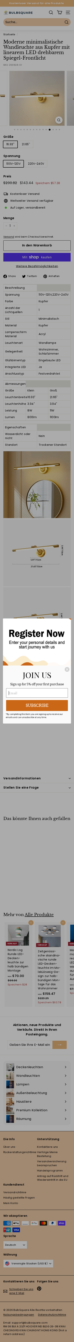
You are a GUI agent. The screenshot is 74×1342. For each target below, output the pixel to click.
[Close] (67, 669)
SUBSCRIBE (37, 705)
